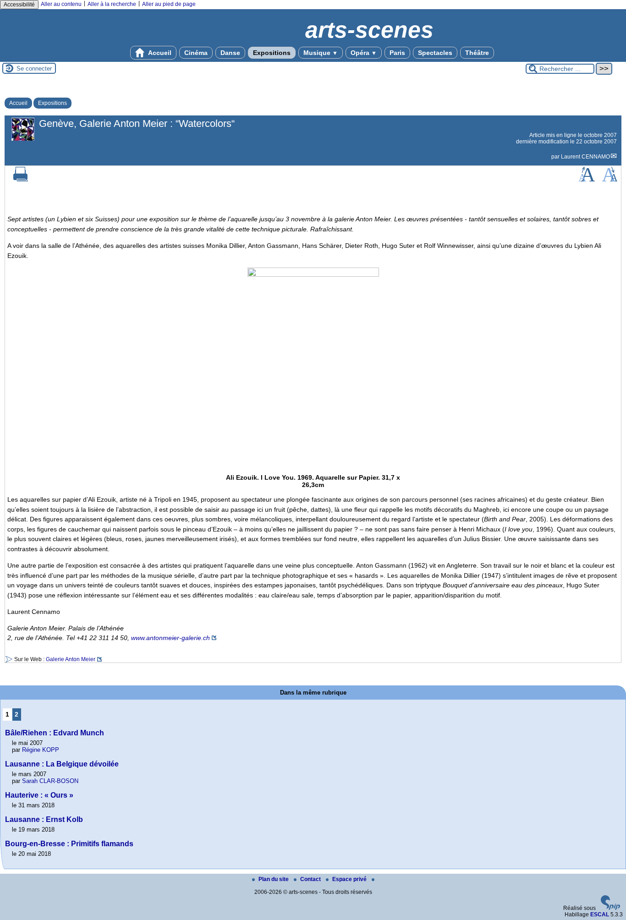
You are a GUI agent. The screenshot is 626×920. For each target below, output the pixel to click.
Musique (320, 52)
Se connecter (34, 68)
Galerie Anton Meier (70, 659)
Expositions (272, 52)
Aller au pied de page (169, 4)
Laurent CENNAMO (585, 156)
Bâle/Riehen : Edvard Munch (54, 733)
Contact (311, 879)
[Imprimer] (20, 179)
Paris (397, 52)
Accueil (159, 52)
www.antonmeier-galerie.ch (170, 637)
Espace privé (350, 879)
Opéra (364, 52)
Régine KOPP (40, 749)
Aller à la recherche (112, 4)
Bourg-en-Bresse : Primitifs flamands (69, 844)
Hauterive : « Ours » (39, 795)
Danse (230, 52)
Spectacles (435, 52)
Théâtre (477, 52)
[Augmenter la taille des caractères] (586, 179)
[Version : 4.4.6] (610, 908)
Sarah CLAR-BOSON (50, 781)
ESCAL (599, 914)
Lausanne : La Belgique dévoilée (62, 764)
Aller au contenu (61, 4)
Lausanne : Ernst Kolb (44, 819)
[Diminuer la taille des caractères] (609, 179)
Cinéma (196, 52)
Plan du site (274, 879)
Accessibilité (19, 4)
